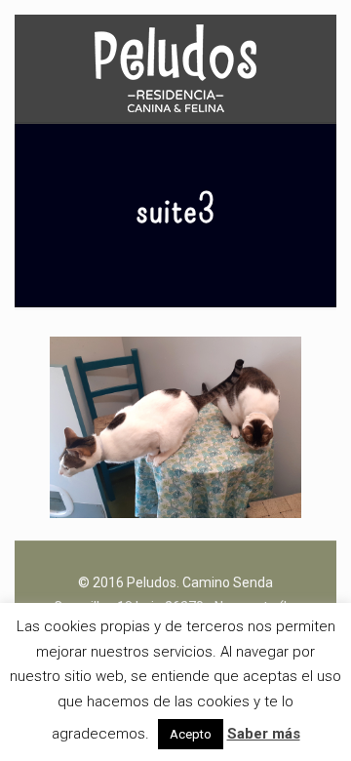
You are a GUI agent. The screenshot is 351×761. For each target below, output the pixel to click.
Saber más (263, 733)
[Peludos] (175, 68)
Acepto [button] (191, 734)
